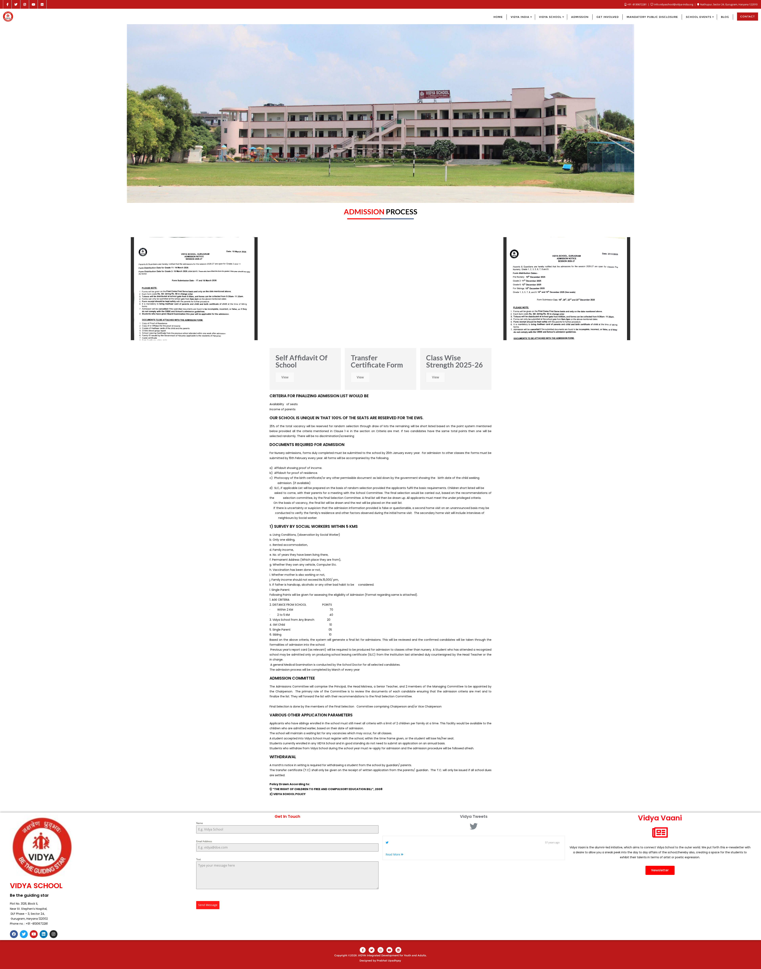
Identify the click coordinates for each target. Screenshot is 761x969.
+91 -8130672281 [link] (37, 924)
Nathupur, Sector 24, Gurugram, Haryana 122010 (728, 4)
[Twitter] (24, 934)
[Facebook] (14, 934)
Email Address (204, 841)
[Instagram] (53, 934)
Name (199, 823)
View (284, 377)
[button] (660, 870)
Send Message (207, 905)
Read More (393, 854)
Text (198, 859)
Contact (747, 16)
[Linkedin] (44, 934)
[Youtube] (34, 934)
